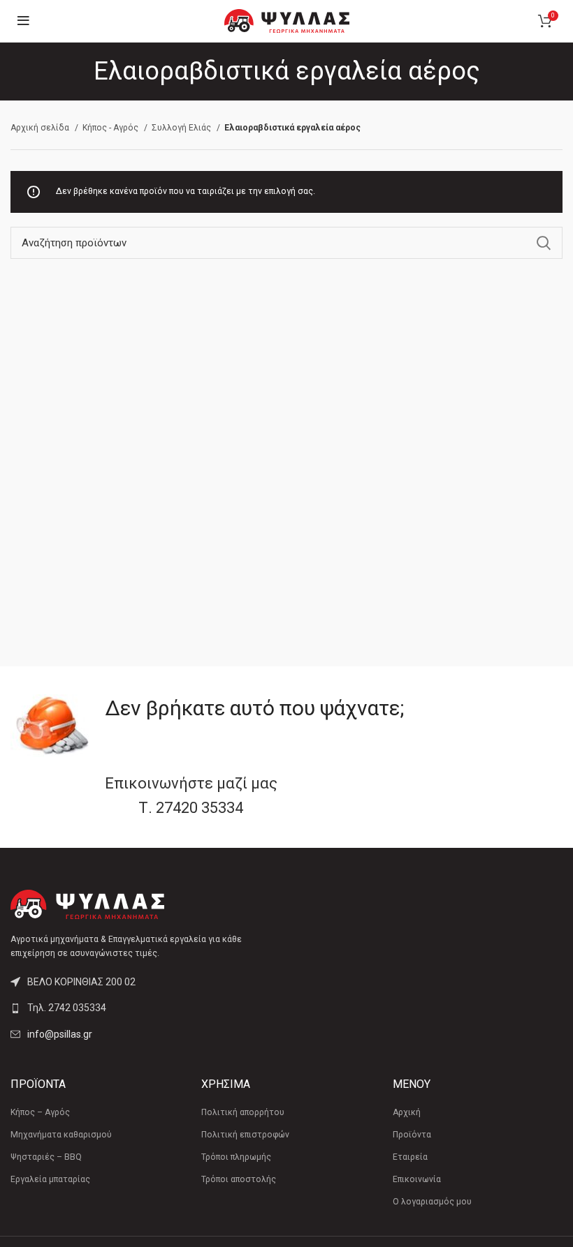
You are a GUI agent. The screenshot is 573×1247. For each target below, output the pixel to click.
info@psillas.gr (59, 1034)
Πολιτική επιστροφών (245, 1135)
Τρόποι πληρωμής (236, 1157)
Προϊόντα (412, 1135)
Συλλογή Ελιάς (182, 128)
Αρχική (407, 1112)
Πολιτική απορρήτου (242, 1112)
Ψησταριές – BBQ (46, 1157)
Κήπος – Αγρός (40, 1112)
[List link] (143, 1007)
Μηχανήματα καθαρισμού (61, 1135)
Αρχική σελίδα (40, 128)
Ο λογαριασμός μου (432, 1202)
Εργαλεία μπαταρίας (50, 1179)
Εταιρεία (410, 1157)
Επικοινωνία (417, 1179)
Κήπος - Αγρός (111, 128)
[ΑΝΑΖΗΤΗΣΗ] (543, 243)
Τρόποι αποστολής (238, 1179)
